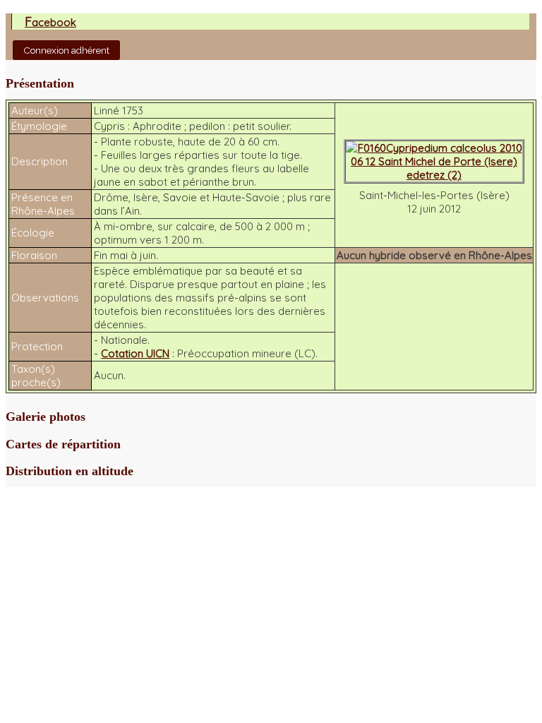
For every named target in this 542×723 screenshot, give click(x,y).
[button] (271, 83)
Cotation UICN (135, 353)
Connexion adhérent (66, 50)
